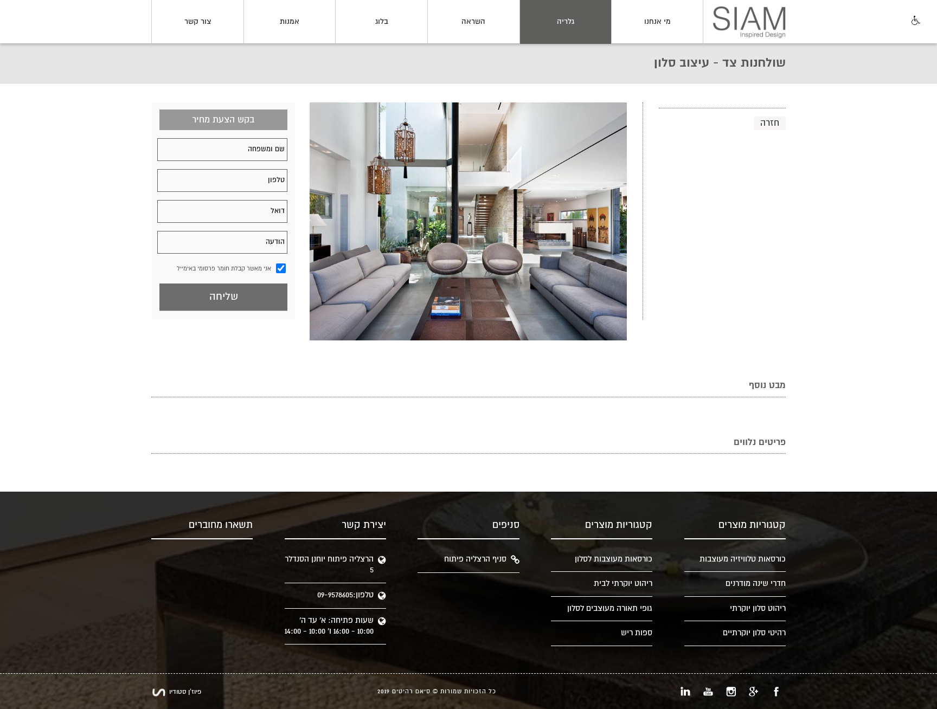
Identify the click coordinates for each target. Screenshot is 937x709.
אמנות (289, 21)
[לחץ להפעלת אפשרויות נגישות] (914, 21)
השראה (473, 21)
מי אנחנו (657, 21)
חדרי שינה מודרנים (756, 583)
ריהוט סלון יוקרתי (758, 608)
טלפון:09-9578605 (345, 594)
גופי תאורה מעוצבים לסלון (609, 608)
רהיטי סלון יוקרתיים (754, 632)
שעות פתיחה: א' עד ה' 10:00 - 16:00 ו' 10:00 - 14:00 (329, 626)
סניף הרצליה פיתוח (475, 559)
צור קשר (197, 21)
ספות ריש (636, 632)
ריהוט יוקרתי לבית (623, 583)
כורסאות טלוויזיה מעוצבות (742, 559)
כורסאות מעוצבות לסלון (613, 559)
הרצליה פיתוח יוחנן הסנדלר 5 (329, 564)
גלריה (565, 21)
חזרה (769, 123)
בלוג (381, 21)
